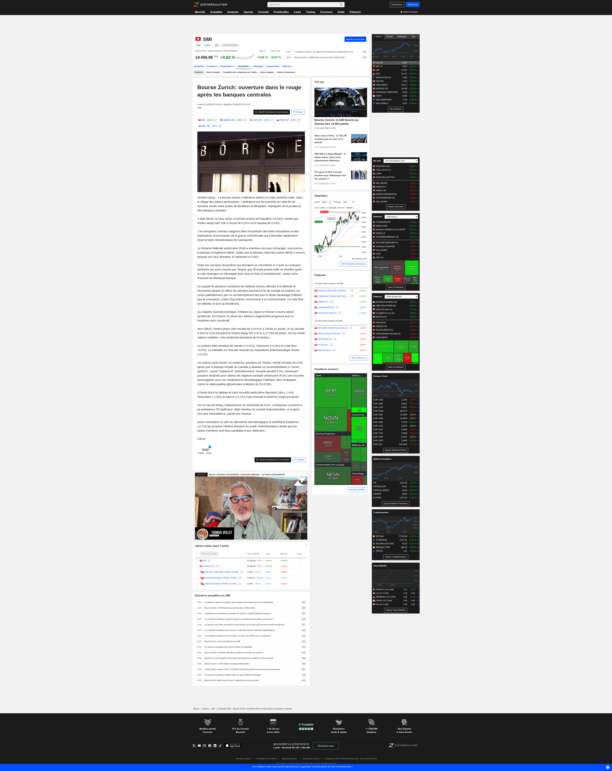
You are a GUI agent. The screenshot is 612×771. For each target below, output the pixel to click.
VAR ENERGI (382, 337)
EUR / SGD (378, 440)
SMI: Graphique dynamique (353, 264)
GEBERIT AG (323, 302)
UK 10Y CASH (382, 604)
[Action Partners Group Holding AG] (350, 328)
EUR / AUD (378, 429)
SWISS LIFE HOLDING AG (328, 334)
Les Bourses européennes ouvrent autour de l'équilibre (228, 647)
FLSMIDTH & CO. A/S (385, 313)
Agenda (248, 12)
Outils (341, 12)
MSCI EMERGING (384, 100)
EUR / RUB (378, 411)
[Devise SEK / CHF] (219, 126)
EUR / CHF (378, 407)
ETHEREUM (381, 540)
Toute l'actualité (213, 72)
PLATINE (377, 498)
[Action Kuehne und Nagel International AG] (351, 290)
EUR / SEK (378, 415)
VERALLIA (380, 233)
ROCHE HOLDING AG (327, 313)
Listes (297, 12)
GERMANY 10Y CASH (386, 597)
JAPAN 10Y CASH (384, 600)
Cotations (212, 66)
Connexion (397, 4)
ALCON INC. (322, 345)
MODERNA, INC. (383, 166)
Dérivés (286, 66)
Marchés (200, 12)
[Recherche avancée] (341, 4)
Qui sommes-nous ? (311, 759)
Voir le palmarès (358, 358)
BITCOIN (380, 536)
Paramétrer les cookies (266, 759)
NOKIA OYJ (381, 187)
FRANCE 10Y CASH (385, 589)
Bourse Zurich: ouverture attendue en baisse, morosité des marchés (233, 652)
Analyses (233, 12)
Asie (413, 36)
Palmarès (355, 12)
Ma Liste (377, 161)
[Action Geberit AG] (331, 302)
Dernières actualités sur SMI (212, 595)
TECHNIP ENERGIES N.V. (387, 243)
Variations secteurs (326, 369)
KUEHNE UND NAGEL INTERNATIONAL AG (333, 291)
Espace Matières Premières (396, 503)
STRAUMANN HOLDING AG (388, 334)
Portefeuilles (281, 12)
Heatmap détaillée (357, 489)
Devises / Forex (380, 376)
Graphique (321, 195)
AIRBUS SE (381, 190)
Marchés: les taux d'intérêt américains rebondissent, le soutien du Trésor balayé (238, 658)
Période (337, 202)
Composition (273, 66)
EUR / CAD (378, 426)
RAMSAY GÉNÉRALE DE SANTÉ (390, 229)
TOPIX (379, 96)
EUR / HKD (378, 437)
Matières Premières (382, 459)
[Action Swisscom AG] (333, 350)
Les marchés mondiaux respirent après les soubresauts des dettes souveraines (238, 619)
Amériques (402, 36)
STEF (378, 254)
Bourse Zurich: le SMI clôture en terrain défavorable (226, 664)
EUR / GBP (378, 404)
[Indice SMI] (215, 120)
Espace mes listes (396, 207)
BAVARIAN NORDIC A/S (386, 302)
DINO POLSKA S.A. (384, 309)
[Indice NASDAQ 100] (244, 120)
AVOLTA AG (381, 323)
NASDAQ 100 (209, 566)
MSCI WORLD (382, 103)
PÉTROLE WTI (379, 486)
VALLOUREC (382, 202)
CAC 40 (379, 63)
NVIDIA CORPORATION (386, 194)
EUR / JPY (377, 444)
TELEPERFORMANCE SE (387, 237)
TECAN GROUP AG (384, 330)
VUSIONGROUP (383, 222)
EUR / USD (378, 400)
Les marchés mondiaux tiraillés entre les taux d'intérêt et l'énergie (232, 675)
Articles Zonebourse (286, 72)
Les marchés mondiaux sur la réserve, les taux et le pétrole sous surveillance (237, 636)
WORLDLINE (381, 226)
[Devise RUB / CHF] (298, 120)
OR (374, 483)
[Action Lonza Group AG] (337, 307)
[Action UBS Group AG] (334, 339)
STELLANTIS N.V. (383, 170)
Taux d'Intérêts (380, 566)
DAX (378, 74)
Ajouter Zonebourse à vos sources (273, 112)
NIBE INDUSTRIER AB (386, 306)
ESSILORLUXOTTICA (385, 177)
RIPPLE (379, 551)
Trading (310, 12)
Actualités (216, 12)
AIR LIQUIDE (381, 183)
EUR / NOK (378, 418)
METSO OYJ (381, 317)
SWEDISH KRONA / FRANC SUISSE (221, 584)
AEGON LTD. (381, 326)
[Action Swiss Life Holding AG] (343, 333)
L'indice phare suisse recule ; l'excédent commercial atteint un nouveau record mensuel (242, 669)
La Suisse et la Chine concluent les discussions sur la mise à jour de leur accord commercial (244, 625)
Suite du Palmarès (396, 287)
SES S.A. (380, 257)
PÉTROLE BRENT (381, 490)
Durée (317, 202)
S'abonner (413, 4)
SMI (204, 561)
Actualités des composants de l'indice (240, 72)
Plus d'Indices (396, 109)
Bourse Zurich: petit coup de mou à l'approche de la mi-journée (231, 680)
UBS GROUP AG (324, 339)
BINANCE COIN (383, 547)
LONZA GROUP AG (325, 307)
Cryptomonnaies (381, 512)
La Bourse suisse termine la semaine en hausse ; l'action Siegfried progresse (237, 613)
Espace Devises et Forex (395, 450)
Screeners (326, 12)
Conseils (263, 12)
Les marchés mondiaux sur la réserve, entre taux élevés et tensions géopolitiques (239, 630)
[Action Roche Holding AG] (339, 313)
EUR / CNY (378, 433)
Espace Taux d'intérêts (395, 610)
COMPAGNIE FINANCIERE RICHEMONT (333, 296)
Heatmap (258, 66)
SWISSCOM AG (324, 350)
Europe (389, 36)
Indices (378, 36)
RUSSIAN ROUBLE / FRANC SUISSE (221, 578)
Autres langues (267, 72)
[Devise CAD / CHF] (271, 120)
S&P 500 (380, 81)
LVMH (378, 173)
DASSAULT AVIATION (385, 246)
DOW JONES (381, 85)
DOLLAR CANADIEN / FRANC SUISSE (222, 572)
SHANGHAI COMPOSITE (387, 92)
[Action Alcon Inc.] (331, 345)
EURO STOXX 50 (383, 77)
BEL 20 (379, 66)
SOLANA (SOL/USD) (385, 544)
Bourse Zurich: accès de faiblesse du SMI (222, 641)
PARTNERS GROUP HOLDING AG (332, 328)
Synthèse (199, 66)
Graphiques (226, 66)
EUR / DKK (378, 422)
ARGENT (377, 494)
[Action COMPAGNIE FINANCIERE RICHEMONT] (351, 296)
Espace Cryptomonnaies (395, 557)
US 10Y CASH (382, 593)
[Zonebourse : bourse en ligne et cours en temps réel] (210, 4)
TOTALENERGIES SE (385, 198)
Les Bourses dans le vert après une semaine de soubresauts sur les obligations (325, 52)
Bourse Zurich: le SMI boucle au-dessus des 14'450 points (320, 57)
